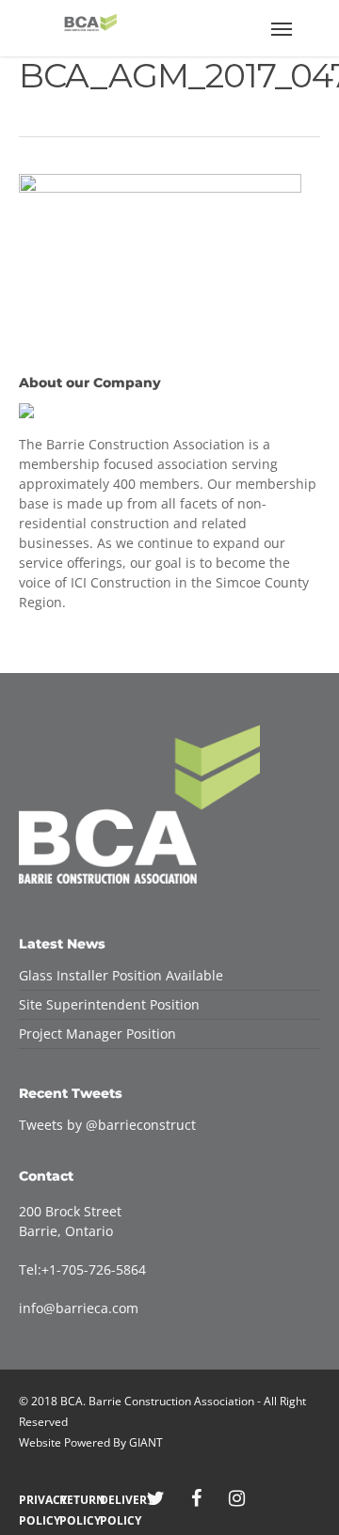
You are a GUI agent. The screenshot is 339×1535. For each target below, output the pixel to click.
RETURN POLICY (74, 1500)
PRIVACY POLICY (34, 1500)
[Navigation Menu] (281, 28)
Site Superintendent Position (109, 1004)
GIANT (146, 1442)
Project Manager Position (97, 1033)
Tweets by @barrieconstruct (107, 1125)
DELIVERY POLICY (115, 1500)
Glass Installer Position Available (121, 975)
